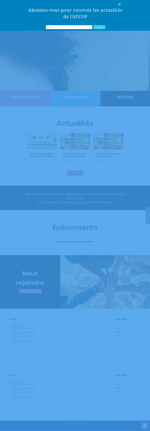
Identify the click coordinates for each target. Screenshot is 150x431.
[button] (119, 4)
